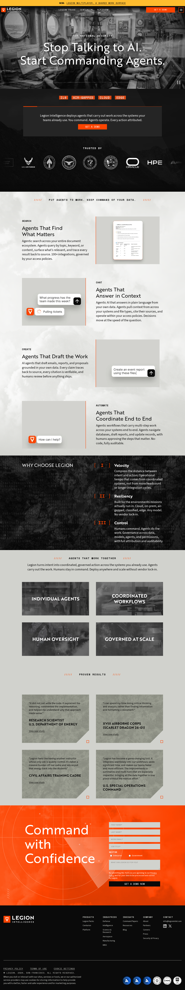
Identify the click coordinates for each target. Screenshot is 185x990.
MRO (105, 945)
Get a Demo (160, 9)
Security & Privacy (151, 938)
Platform (103, 9)
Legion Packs (88, 921)
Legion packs (67, 9)
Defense (106, 921)
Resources (127, 925)
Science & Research (107, 931)
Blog (125, 930)
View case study (37, 731)
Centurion (86, 9)
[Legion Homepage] (11, 10)
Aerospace (107, 936)
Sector (113, 852)
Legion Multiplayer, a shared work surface (96, 3)
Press (145, 934)
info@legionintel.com (172, 921)
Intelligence (108, 925)
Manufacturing (109, 941)
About (145, 921)
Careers (146, 930)
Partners (146, 925)
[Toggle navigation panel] (181, 10)
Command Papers (130, 921)
